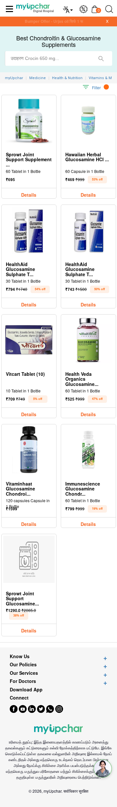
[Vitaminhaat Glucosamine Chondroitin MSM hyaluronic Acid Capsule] (29, 449)
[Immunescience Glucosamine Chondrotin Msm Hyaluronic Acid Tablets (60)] (88, 449)
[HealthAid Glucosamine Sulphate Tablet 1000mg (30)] (29, 230)
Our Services (24, 673)
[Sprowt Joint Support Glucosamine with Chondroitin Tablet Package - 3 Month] (29, 559)
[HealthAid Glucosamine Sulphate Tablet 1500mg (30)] (88, 230)
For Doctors (23, 681)
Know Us (20, 656)
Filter (96, 87)
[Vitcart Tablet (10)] (28, 339)
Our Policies (23, 664)
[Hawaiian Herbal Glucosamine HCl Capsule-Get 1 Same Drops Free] (88, 120)
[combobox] (58, 58)
